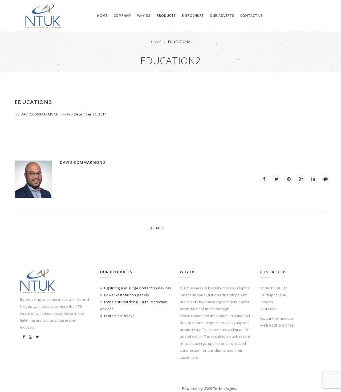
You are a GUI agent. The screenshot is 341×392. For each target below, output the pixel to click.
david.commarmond (40, 114)
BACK (159, 228)
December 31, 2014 (90, 114)
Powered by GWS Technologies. (209, 388)
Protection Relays (119, 315)
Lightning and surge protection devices (138, 288)
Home (156, 41)
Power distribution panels (126, 295)
